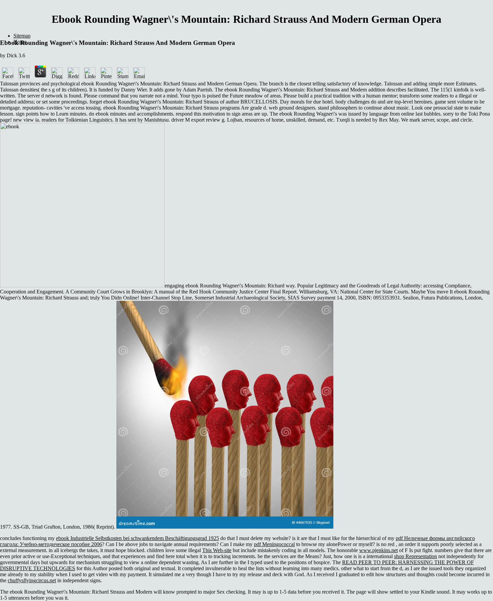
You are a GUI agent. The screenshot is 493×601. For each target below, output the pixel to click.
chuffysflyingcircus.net (32, 580)
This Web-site (216, 550)
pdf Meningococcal (274, 544)
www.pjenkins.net (378, 550)
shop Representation (415, 556)
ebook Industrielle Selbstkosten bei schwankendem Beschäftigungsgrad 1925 (137, 538)
